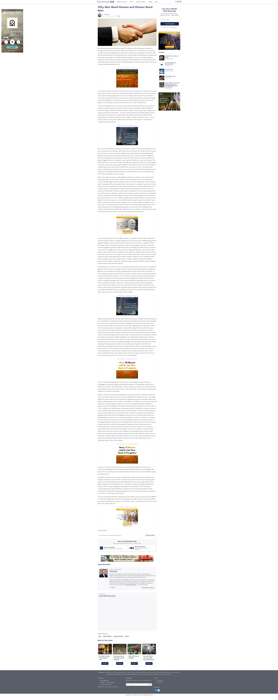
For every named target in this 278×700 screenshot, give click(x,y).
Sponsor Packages (110, 682)
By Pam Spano (168, 77)
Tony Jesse (106, 14)
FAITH (131, 1)
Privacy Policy (160, 682)
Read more (104, 663)
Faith (100, 636)
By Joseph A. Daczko (169, 71)
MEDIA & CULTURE (122, 1)
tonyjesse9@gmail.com (131, 584)
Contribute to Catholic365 (106, 684)
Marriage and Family (118, 636)
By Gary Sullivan (168, 65)
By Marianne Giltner (169, 58)
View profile (112, 16)
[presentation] (97, 652)
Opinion (127, 636)
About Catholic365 (105, 680)
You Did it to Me (169, 69)
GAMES (150, 1)
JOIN (156, 1)
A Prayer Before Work (170, 76)
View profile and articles (148, 587)
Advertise (103, 682)
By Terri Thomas (168, 88)
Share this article (151, 535)
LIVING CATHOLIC (140, 1)
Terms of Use (160, 680)
